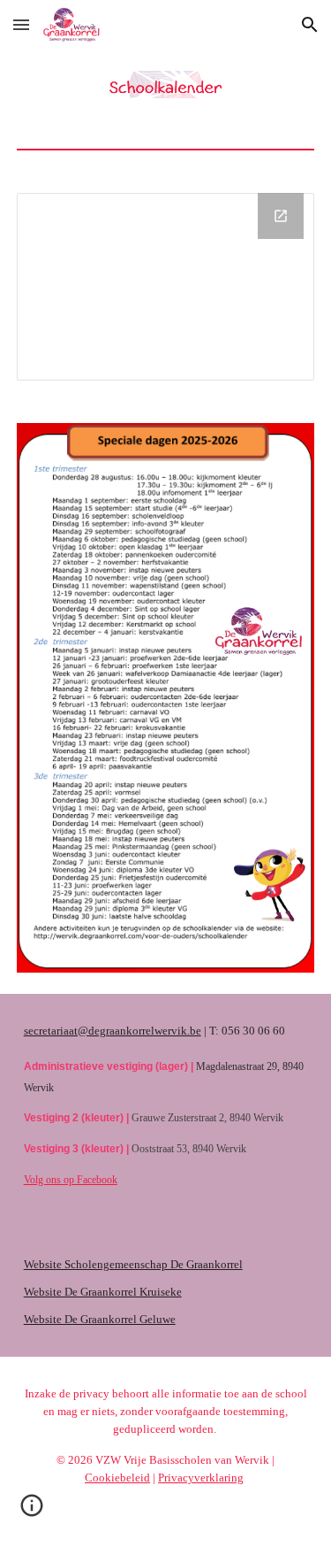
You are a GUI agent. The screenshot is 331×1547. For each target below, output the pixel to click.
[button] (21, 24)
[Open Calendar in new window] (281, 216)
